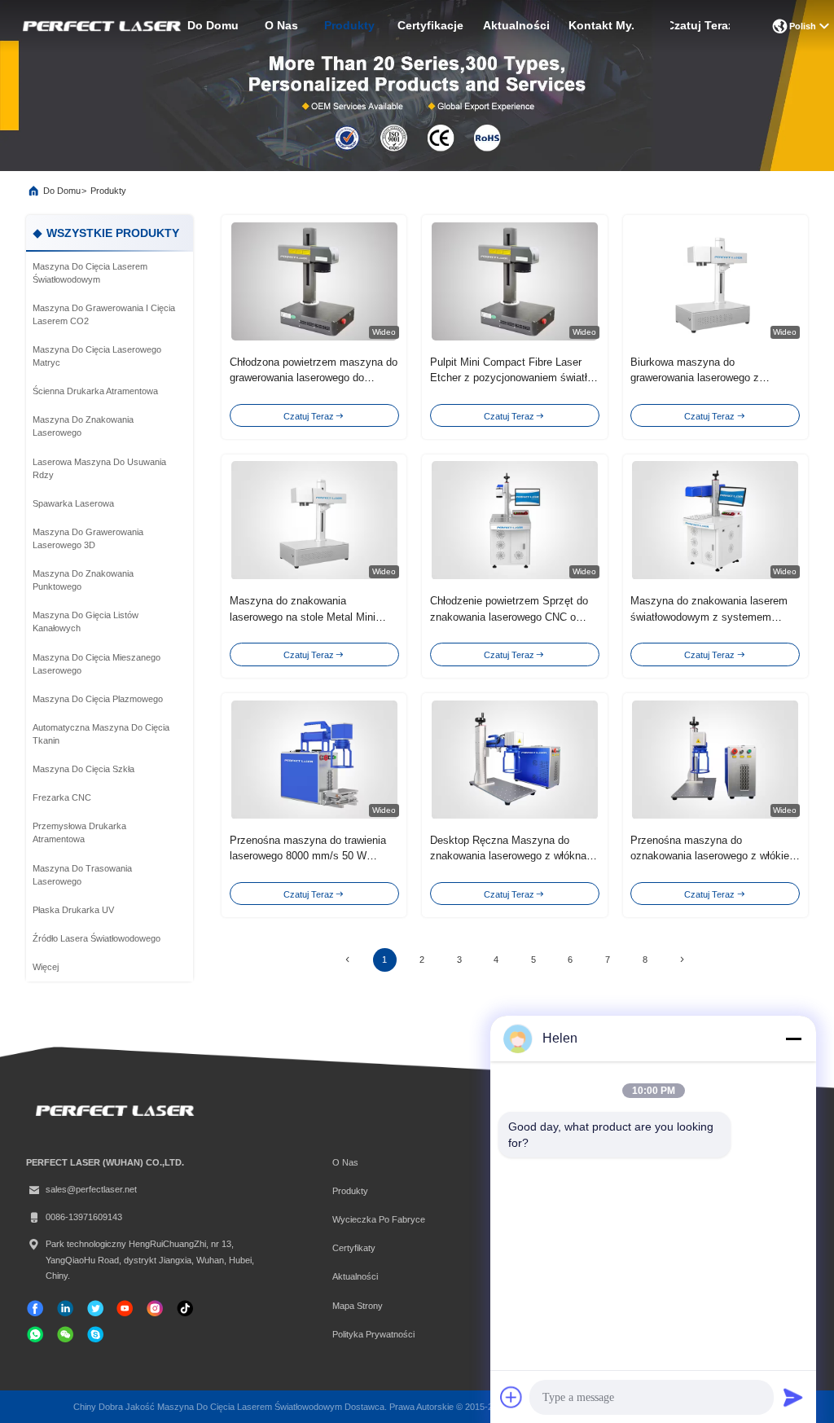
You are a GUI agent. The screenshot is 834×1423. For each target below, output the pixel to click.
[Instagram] (155, 1308)
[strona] (682, 960)
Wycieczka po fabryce (378, 1219)
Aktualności (516, 26)
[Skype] (95, 1334)
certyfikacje (430, 26)
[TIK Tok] (125, 1308)
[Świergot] (95, 1308)
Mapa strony (357, 1306)
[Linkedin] (65, 1308)
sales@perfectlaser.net (91, 1189)
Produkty (349, 26)
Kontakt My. (601, 26)
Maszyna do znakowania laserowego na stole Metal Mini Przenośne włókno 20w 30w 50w (306, 616)
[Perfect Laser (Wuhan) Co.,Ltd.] (100, 26)
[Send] (793, 1397)
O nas (281, 26)
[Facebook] (35, 1308)
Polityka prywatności (373, 1334)
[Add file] (511, 1397)
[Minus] (793, 1038)
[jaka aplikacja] (35, 1334)
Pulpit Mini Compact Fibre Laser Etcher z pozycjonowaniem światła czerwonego (511, 377)
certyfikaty (353, 1248)
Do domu (213, 26)
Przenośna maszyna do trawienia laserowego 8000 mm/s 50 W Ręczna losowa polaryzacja (308, 855)
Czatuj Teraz (700, 26)
